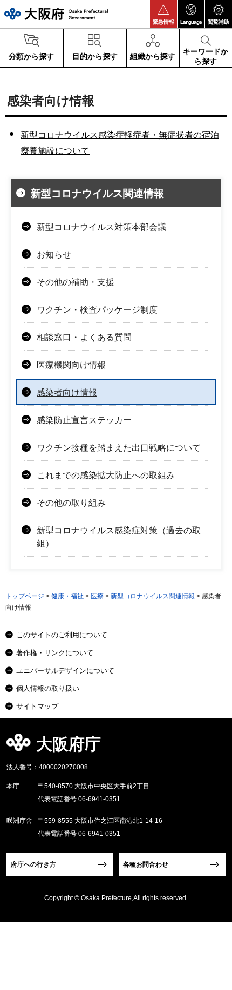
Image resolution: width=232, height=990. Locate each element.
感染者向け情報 (67, 392)
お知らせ (54, 254)
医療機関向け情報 (71, 364)
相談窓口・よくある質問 (84, 337)
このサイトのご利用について (61, 635)
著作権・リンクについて (54, 653)
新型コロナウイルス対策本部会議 (101, 227)
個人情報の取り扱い (47, 688)
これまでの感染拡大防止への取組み (106, 475)
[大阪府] (56, 14)
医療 (97, 596)
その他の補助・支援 (75, 282)
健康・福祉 (67, 596)
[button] (163, 14)
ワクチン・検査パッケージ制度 (97, 309)
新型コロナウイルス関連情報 (97, 193)
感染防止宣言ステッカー (84, 420)
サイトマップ (37, 706)
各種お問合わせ (145, 864)
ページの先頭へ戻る (211, 747)
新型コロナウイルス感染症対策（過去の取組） (119, 537)
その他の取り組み (71, 502)
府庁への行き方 (33, 864)
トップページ (24, 596)
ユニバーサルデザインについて (65, 670)
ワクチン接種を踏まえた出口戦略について (119, 447)
